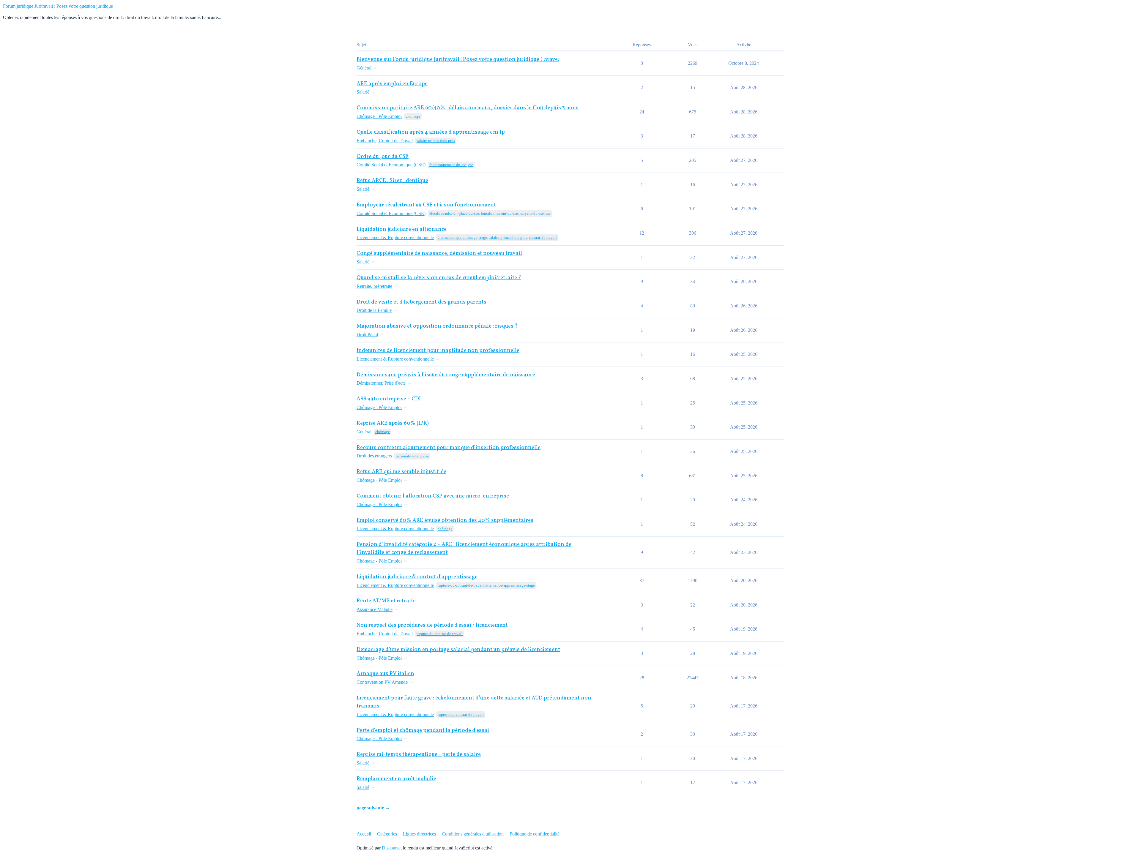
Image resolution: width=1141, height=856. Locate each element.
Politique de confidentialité (535, 833)
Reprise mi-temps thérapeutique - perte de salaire (419, 754)
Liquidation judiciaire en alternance (402, 229)
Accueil (364, 833)
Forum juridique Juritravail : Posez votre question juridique (58, 6)
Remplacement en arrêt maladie (396, 779)
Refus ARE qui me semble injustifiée (401, 472)
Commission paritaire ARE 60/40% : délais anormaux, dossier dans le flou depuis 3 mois (468, 108)
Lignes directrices (419, 833)
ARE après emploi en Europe (392, 84)
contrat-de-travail (543, 237)
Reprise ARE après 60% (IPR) (393, 423)
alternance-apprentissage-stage (462, 237)
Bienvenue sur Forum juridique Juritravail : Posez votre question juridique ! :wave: (458, 59)
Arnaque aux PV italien (385, 673)
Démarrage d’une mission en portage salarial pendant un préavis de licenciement (458, 649)
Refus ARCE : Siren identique (392, 180)
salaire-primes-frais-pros (436, 140)
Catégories (387, 833)
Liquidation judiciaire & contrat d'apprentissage (417, 577)
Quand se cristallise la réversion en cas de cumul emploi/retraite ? (439, 278)
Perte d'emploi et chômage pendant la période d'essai (423, 730)
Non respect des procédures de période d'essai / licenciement (432, 625)
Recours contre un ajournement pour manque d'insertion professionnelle (448, 447)
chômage (413, 116)
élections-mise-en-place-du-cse (454, 213)
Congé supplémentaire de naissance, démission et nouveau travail (439, 253)
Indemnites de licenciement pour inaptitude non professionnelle (438, 350)
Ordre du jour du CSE (383, 156)
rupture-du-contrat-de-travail (461, 585)
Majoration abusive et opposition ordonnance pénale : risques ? (437, 326)
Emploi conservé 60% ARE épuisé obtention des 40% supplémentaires (445, 520)
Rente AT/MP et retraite (386, 601)
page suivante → (373, 807)
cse (470, 164)
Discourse (391, 847)
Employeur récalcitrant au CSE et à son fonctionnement (426, 205)
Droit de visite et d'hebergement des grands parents (421, 302)
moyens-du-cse (532, 213)
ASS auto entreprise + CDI (389, 399)
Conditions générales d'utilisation (473, 833)
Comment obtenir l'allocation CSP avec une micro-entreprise (433, 496)
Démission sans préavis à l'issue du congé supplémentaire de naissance (446, 375)
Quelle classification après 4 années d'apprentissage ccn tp (431, 132)
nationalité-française (412, 456)
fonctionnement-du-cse (448, 164)
